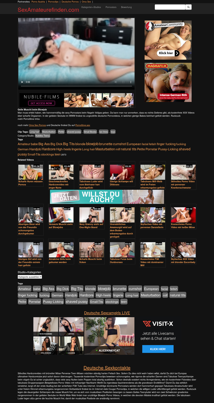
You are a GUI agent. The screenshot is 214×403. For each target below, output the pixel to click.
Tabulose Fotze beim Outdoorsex (121, 260)
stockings (47, 154)
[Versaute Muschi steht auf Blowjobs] (61, 213)
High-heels (63, 149)
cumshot (119, 143)
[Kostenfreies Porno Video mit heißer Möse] (183, 213)
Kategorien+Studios (91, 7)
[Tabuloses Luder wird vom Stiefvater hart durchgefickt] (91, 171)
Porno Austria (38, 1)
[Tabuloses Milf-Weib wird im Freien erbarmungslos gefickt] (153, 171)
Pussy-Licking (168, 149)
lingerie (76, 149)
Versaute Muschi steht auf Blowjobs (61, 225)
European (134, 143)
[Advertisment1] (168, 40)
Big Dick (56, 143)
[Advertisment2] (168, 82)
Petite (61, 131)
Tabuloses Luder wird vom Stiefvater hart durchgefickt (91, 184)
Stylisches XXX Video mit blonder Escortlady (183, 260)
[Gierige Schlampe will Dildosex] (122, 171)
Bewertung (126, 7)
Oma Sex (86, 1)
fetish (152, 144)
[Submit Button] (188, 7)
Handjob (35, 149)
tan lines (103, 131)
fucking (181, 144)
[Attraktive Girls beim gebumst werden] (61, 248)
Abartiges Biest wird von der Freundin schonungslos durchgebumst (29, 228)
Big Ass (44, 143)
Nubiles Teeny (43, 135)
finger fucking (166, 144)
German (23, 149)
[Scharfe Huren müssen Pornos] (30, 171)
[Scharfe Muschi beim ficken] (91, 248)
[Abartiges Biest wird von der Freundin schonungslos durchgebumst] (30, 213)
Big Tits (69, 143)
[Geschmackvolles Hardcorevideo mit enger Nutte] (61, 171)
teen (58, 154)
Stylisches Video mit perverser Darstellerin (152, 225)
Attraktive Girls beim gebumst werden (60, 260)
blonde (80, 143)
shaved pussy (74, 131)
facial (145, 144)
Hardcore (49, 148)
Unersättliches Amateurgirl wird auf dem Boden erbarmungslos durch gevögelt (121, 230)
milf (118, 149)
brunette (105, 143)
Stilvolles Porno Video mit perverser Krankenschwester (183, 184)
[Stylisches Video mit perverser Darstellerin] (153, 213)
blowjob (92, 143)
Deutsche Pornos (70, 1)
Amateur (24, 143)
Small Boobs (90, 131)
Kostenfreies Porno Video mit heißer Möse (183, 225)
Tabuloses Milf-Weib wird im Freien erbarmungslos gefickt (153, 184)
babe (34, 144)
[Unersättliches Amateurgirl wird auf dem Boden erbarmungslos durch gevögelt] (122, 213)
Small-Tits (34, 154)
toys (113, 131)
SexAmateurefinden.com (48, 9)
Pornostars (111, 7)
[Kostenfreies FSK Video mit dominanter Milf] (153, 248)
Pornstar (151, 149)
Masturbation (48, 131)
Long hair (34, 131)
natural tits (128, 148)
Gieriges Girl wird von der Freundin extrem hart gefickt (30, 262)
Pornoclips (53, 1)
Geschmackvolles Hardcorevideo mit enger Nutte (58, 184)
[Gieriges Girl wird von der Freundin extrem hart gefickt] (30, 248)
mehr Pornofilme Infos (29, 118)
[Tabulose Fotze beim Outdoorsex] (122, 248)
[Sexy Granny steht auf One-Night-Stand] (91, 213)
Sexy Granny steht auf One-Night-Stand (91, 225)
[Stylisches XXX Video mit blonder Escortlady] (183, 248)
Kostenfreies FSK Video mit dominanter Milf (152, 262)
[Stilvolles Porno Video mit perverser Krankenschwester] (183, 171)
